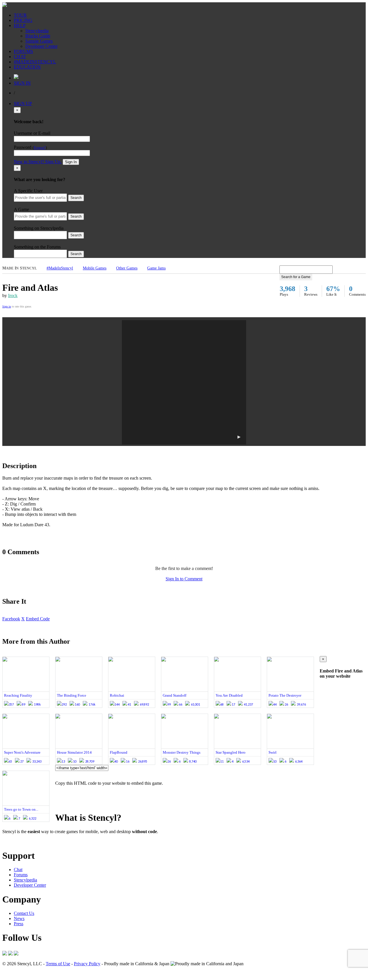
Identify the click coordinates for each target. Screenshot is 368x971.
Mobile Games (94, 268)
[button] (184, 382)
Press (18, 923)
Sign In (71, 162)
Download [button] (34, 841)
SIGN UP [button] (23, 103)
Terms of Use (58, 963)
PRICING (23, 20)
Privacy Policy (87, 963)
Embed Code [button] (38, 618)
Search (76, 198)
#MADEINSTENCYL (35, 61)
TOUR (20, 15)
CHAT (20, 56)
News (19, 918)
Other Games (126, 268)
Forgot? (40, 148)
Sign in (6, 306)
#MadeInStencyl (60, 268)
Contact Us (24, 913)
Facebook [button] (11, 618)
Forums (21, 874)
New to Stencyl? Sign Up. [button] (38, 161)
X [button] (23, 618)
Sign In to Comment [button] (184, 578)
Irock (13, 295)
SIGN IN (22, 83)
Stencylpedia (37, 30)
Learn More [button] (13, 841)
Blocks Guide (37, 35)
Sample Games (39, 41)
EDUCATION (27, 66)
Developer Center (41, 46)
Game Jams (156, 268)
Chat (18, 869)
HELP (20, 25)
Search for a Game (295, 277)
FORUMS (23, 51)
